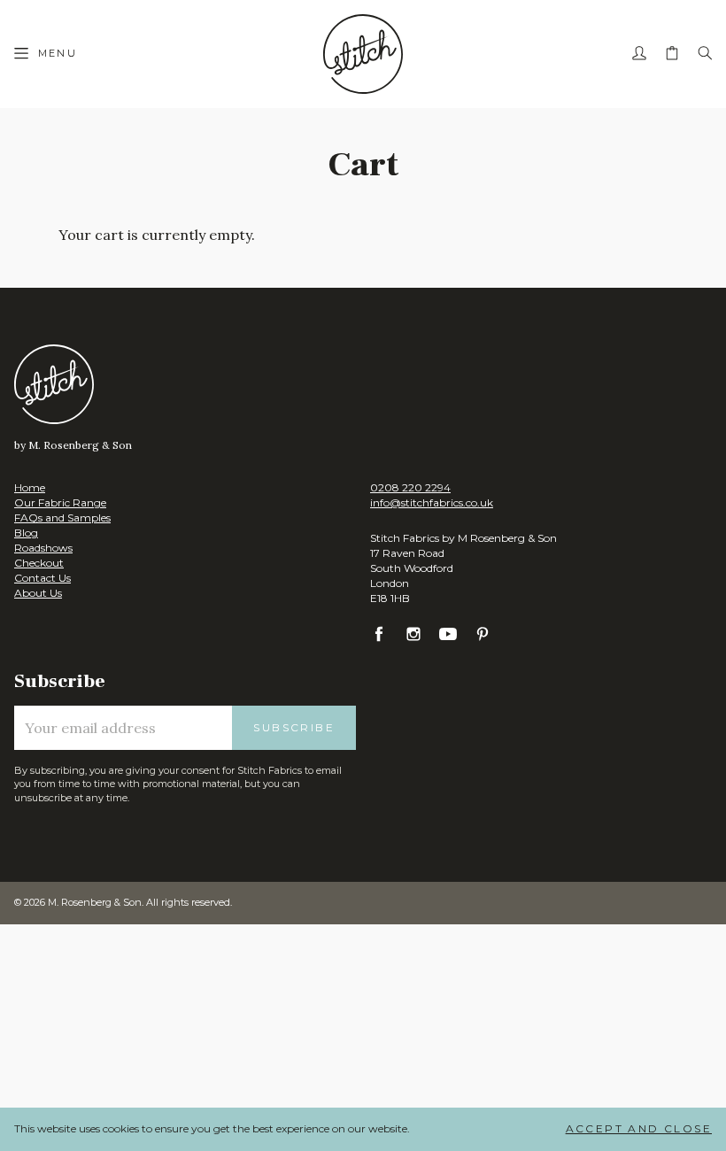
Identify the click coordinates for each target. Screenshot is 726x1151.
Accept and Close (639, 1128)
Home (29, 487)
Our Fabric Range (60, 502)
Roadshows (43, 547)
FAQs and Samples (62, 517)
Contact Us (42, 577)
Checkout (39, 562)
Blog (26, 532)
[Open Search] (705, 54)
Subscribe (294, 727)
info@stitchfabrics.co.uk (431, 502)
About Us (38, 592)
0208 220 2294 (410, 487)
